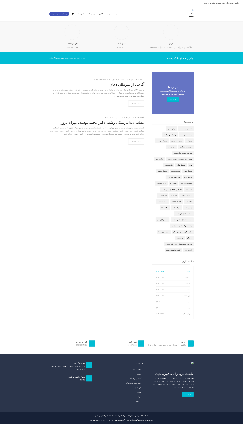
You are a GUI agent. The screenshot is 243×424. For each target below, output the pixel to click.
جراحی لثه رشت (161, 183)
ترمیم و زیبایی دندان (186, 183)
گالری (101, 14)
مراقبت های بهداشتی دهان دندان (182, 232)
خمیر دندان (189, 189)
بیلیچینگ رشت (169, 165)
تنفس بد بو (173, 183)
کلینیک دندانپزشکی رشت (173, 250)
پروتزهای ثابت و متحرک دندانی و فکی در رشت (178, 244)
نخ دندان (189, 238)
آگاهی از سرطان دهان (126, 84)
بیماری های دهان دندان (173, 177)
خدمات (109, 14)
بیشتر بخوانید (136, 103)
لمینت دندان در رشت (183, 214)
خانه (84, 58)
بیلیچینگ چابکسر (162, 171)
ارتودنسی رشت (170, 135)
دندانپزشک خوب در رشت (172, 189)
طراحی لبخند (165, 207)
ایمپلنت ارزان (176, 141)
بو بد (190, 165)
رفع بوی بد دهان (176, 201)
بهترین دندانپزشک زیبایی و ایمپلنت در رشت (180, 159)
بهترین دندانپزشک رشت (182, 153)
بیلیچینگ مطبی (175, 171)
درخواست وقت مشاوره (59, 14)
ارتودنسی (171, 129)
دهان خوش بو (163, 195)
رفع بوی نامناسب (163, 201)
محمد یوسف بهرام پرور (121, 79)
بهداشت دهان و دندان (100, 79)
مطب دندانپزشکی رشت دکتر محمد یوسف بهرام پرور (102, 122)
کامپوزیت (188, 250)
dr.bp (123, 117)
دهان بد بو (174, 195)
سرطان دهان (176, 207)
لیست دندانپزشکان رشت (182, 220)
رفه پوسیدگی (188, 207)
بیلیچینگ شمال (188, 171)
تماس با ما (81, 14)
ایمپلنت (189, 141)
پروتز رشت (180, 238)
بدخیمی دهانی (172, 147)
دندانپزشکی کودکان (186, 195)
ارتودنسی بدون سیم (186, 134)
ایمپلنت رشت (161, 141)
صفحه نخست (120, 14)
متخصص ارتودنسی (162, 219)
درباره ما (92, 14)
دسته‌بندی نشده (110, 117)
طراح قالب (172, 99)
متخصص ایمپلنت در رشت (182, 226)
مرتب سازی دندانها (163, 232)
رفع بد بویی (189, 201)
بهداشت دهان (160, 159)
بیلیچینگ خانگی (181, 165)
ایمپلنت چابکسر (186, 147)
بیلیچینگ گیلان (188, 177)
